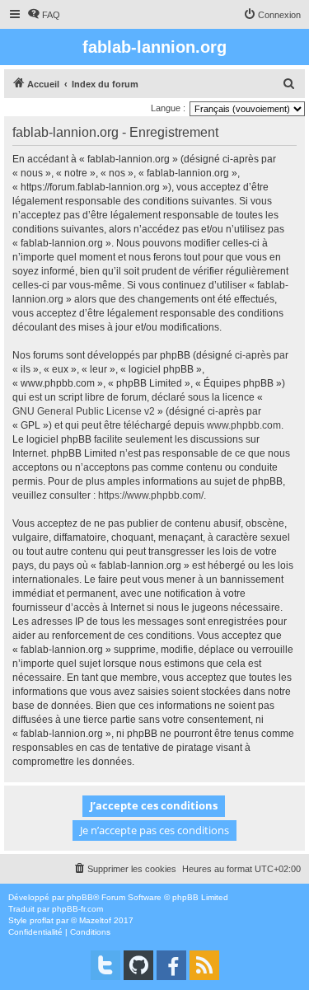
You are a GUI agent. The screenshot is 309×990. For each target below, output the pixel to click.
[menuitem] (43, 15)
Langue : (168, 108)
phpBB (80, 897)
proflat (42, 920)
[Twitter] (105, 965)
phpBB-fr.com (77, 908)
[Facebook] (171, 965)
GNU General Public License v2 (83, 411)
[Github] (138, 965)
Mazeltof (95, 920)
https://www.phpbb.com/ (151, 495)
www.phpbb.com (244, 425)
